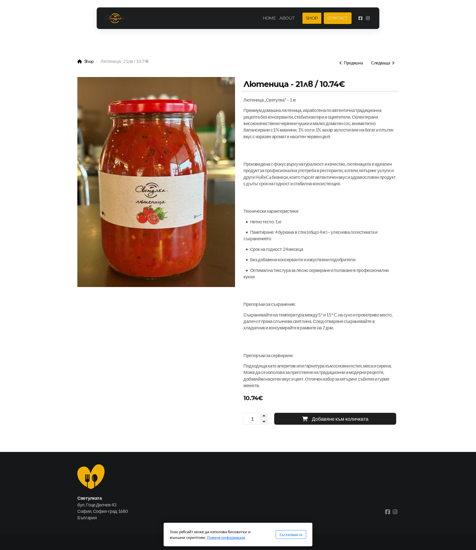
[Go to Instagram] (367, 18)
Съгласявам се (291, 534)
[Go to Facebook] (360, 18)
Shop (88, 61)
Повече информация (226, 537)
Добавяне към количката (340, 419)
